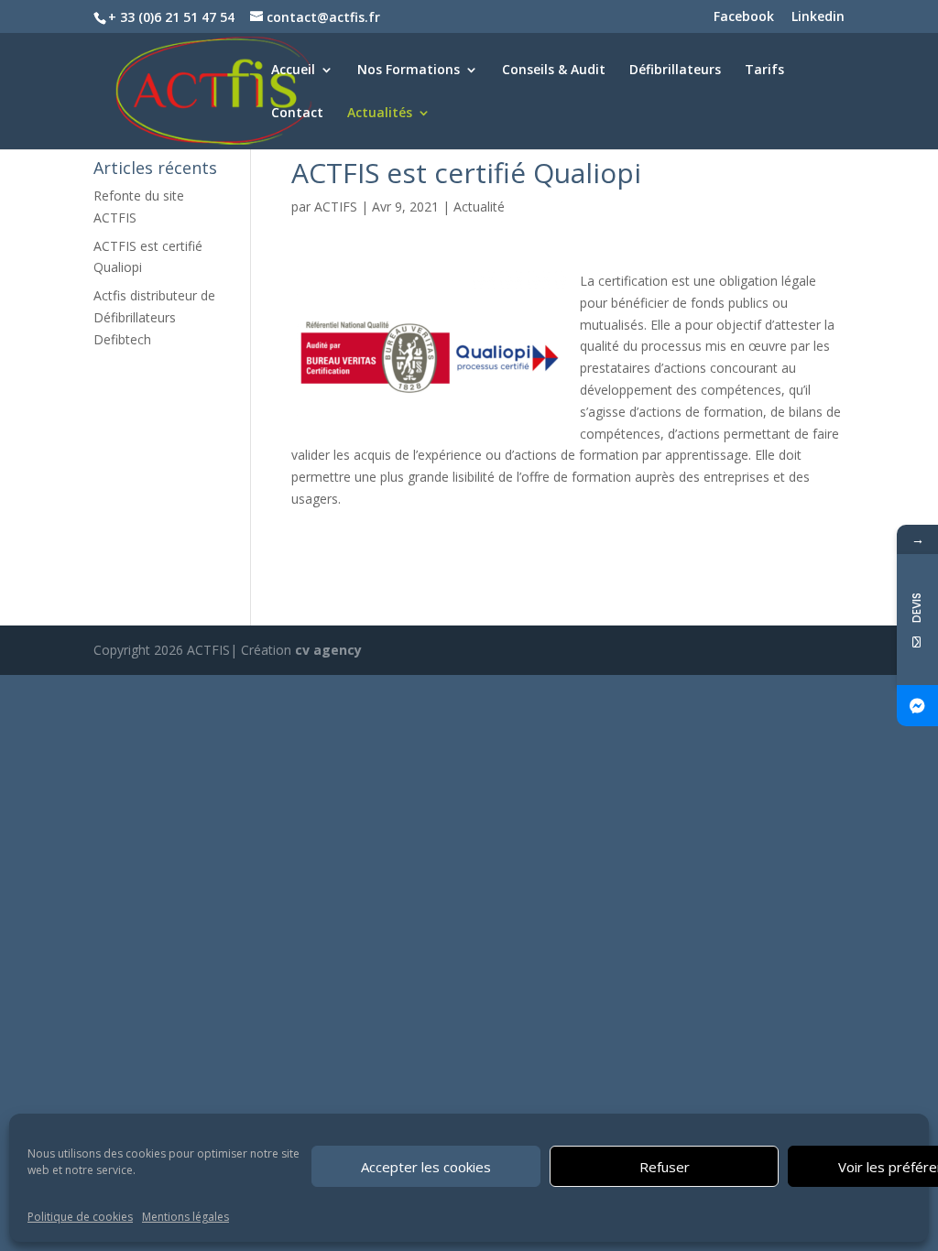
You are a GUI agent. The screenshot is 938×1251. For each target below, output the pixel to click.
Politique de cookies (80, 1216)
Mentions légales (185, 1216)
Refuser (664, 1167)
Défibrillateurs (675, 70)
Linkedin (818, 17)
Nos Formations (408, 70)
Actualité (479, 206)
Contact (297, 113)
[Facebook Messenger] (917, 705)
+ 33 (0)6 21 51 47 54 (173, 17)
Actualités (379, 113)
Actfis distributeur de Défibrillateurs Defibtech (154, 317)
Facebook (744, 17)
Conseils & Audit (553, 70)
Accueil (293, 70)
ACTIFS (335, 206)
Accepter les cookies (426, 1167)
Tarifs (764, 70)
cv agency (328, 649)
